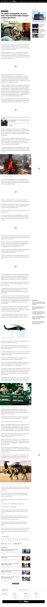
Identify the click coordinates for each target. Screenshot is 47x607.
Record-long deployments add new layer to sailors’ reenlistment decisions (38, 308)
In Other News (4, 547)
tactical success (9, 53)
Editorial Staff (26, 598)
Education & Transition (32, 1)
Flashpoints (26, 1)
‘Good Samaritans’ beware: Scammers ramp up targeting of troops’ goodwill (10, 564)
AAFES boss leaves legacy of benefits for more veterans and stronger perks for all (9, 550)
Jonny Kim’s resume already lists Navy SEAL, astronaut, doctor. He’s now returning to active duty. (38, 312)
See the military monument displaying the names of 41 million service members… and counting (42, 31)
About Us (36, 594)
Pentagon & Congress (40, 1)
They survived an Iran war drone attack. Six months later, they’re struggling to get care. (38, 322)
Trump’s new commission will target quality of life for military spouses (11, 557)
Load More (15, 583)
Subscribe (14, 594)
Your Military (5, 11)
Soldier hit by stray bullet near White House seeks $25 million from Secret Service (10, 577)
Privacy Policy (4, 594)
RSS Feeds (15, 596)
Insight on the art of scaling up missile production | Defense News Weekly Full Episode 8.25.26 (42, 36)
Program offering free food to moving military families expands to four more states (11, 571)
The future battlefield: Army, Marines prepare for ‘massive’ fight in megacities (19, 120)
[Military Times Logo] (12, 1)
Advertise (25, 594)
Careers (36, 595)
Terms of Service (5, 595)
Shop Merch (15, 598)
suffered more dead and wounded (13, 47)
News (17, 1)
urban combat (23, 46)
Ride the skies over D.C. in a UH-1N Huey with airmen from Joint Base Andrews (39, 21)
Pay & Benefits (21, 1)
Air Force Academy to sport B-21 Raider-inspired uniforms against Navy (42, 25)
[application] (39, 16)
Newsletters (15, 595)
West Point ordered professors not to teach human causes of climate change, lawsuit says (39, 317)
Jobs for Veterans (37, 596)
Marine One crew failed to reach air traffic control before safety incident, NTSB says (39, 303)
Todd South (4, 19)
